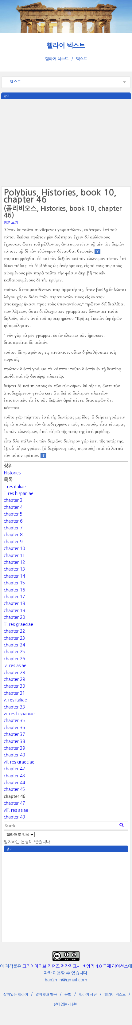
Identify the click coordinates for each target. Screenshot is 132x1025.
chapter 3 (13, 500)
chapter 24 (14, 645)
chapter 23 (14, 638)
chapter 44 (14, 782)
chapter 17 (14, 597)
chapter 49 (14, 817)
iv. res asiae (15, 665)
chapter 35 (14, 720)
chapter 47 (14, 803)
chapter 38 (14, 741)
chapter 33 (14, 707)
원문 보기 (11, 223)
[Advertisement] (65, 142)
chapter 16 (14, 590)
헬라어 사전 (88, 994)
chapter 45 (14, 789)
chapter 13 (14, 569)
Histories (12, 473)
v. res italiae (15, 700)
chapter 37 (14, 734)
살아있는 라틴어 (66, 1004)
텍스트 (81, 59)
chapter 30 (14, 686)
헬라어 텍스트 (66, 45)
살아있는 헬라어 (15, 994)
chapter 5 (13, 514)
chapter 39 (14, 748)
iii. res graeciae (18, 624)
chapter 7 (13, 528)
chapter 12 (14, 562)
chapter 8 (13, 534)
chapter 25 (14, 652)
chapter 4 (13, 507)
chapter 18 (14, 603)
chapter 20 (14, 617)
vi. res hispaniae (19, 714)
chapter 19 (14, 610)
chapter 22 (14, 631)
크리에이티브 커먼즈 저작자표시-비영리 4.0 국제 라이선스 (75, 966)
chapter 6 (13, 521)
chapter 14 (14, 576)
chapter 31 (14, 693)
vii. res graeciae (19, 762)
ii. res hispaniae (18, 493)
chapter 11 (14, 555)
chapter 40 (14, 755)
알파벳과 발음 (46, 994)
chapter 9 (13, 542)
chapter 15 (14, 583)
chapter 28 (14, 672)
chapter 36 (14, 727)
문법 (67, 994)
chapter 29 (14, 679)
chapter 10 (14, 548)
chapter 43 (14, 776)
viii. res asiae (16, 810)
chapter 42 (14, 769)
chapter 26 (14, 659)
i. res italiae (15, 487)
